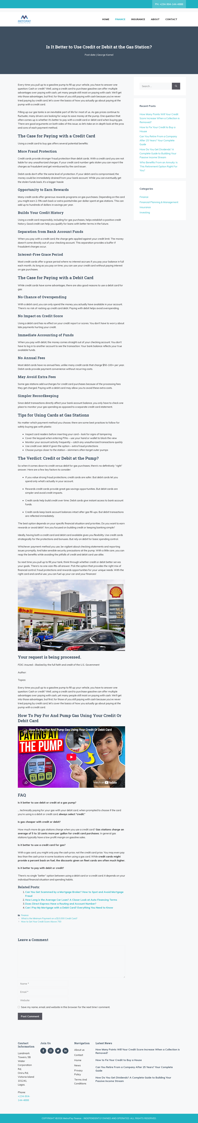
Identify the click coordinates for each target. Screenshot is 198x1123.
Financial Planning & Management (159, 202)
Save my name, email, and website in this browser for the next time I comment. (65, 1007)
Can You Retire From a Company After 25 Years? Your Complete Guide (158, 140)
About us (79, 1049)
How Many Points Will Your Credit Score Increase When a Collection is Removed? (160, 118)
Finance (120, 19)
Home (105, 19)
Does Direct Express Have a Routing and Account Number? (60, 903)
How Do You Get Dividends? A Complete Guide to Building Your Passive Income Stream (158, 153)
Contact (171, 19)
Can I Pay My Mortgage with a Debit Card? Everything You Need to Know (69, 907)
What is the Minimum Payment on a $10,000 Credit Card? (49, 918)
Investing (145, 212)
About (155, 19)
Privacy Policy (78, 1072)
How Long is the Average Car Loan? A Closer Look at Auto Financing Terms (71, 899)
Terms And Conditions (80, 1081)
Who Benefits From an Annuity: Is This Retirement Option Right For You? (159, 166)
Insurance (138, 19)
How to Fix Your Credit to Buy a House (119, 1060)
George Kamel (105, 54)
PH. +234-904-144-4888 (169, 4)
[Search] (176, 86)
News (77, 1065)
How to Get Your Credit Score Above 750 (41, 921)
